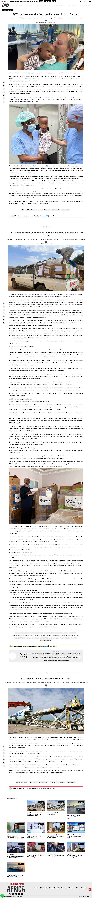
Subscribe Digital (24, 1)
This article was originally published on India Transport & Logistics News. (31, 776)
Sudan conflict (75, 635)
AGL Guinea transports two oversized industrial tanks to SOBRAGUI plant (35, 855)
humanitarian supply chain (61, 633)
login (53, 1)
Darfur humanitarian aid (36, 633)
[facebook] (4, 89)
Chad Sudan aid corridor (46, 637)
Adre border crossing (58, 637)
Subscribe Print (14, 1)
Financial (81, 843)
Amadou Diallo (55, 209)
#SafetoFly (47, 1)
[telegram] (4, 95)
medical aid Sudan (48, 633)
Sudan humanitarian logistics (22, 633)
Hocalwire (86, 896)
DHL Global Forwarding (31, 209)
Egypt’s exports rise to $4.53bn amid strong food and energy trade (74, 855)
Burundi (40, 209)
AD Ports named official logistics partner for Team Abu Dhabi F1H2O (35, 836)
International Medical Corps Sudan (21, 635)
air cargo (53, 782)
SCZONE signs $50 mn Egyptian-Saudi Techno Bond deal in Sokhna (55, 836)
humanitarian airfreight (45, 640)
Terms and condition (54, 887)
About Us (36, 887)
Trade (62, 824)
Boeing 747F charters (43, 782)
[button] (46, 21)
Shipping (41, 824)
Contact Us (84, 887)
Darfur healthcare (19, 637)
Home (5, 10)
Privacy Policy (44, 887)
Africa (35, 782)
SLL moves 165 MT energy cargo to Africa (46, 678)
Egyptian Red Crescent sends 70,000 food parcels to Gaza (75, 817)
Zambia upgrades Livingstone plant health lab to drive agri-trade (55, 855)
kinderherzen (47, 209)
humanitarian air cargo (45, 635)
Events (41, 1)
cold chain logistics (65, 635)
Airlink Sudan (72, 633)
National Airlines (61, 782)
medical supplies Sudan (70, 637)
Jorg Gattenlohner (65, 209)
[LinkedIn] (4, 82)
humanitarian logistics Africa (31, 637)
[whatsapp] (4, 92)
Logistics (10, 10)
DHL (23, 209)
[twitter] (4, 85)
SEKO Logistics (34, 635)
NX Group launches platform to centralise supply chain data (75, 836)
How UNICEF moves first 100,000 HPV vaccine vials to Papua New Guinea (16, 856)
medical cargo (56, 635)
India (30, 782)
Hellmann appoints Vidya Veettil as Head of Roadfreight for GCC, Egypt (15, 836)
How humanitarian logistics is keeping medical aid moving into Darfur (46, 234)
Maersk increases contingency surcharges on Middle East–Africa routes (15, 875)
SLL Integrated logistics (21, 782)
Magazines (64, 887)
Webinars (71, 887)
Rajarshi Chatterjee (24, 655)
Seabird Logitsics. (71, 782)
